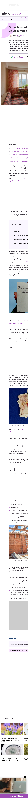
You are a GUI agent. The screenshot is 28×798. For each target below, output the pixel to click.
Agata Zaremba (20, 35)
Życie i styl (12, 22)
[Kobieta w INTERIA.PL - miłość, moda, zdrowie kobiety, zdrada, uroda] (16, 13)
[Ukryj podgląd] (25, 777)
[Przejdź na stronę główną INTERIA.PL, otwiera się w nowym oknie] (6, 13)
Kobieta (7, 22)
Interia (2, 22)
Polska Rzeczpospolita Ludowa (18, 650)
